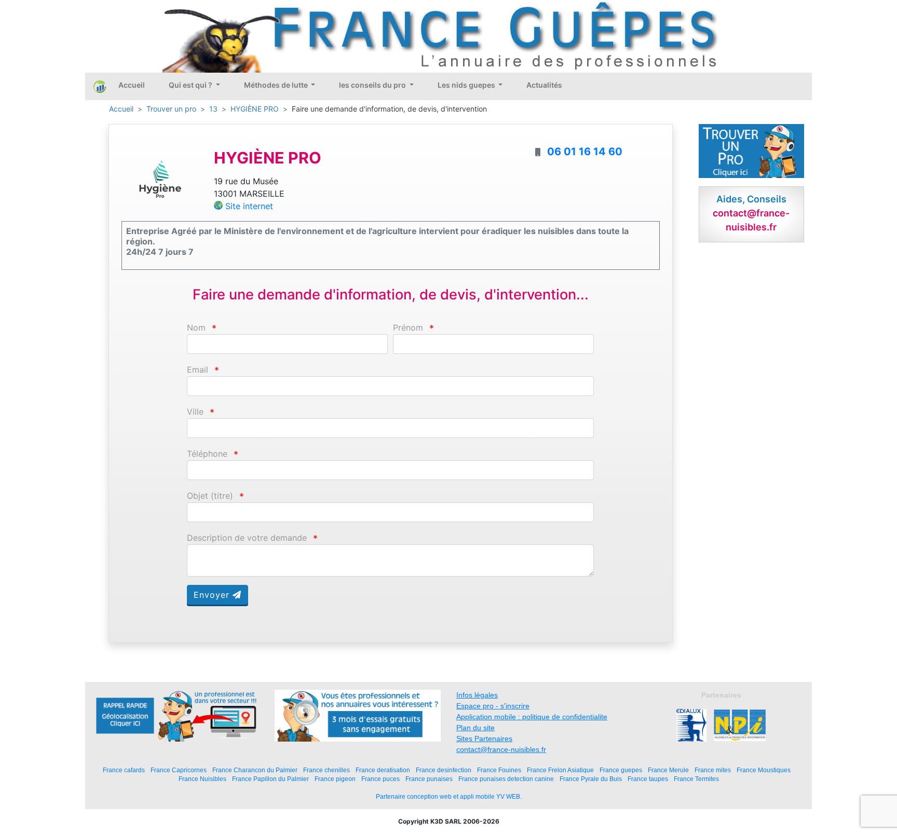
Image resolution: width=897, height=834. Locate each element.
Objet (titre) (210, 496)
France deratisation (383, 770)
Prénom (408, 328)
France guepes (621, 770)
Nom (196, 328)
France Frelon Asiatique (560, 770)
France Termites (696, 778)
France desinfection (443, 770)
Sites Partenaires (484, 738)
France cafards (124, 770)
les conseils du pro (373, 84)
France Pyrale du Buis (591, 778)
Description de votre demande (247, 538)
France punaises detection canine (506, 778)
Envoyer (213, 595)
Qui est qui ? (191, 84)
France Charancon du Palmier (254, 770)
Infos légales (477, 695)
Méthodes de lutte (276, 84)
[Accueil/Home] (99, 86)
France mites (713, 770)
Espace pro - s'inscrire (492, 706)
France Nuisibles (202, 778)
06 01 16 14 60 (584, 151)
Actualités (544, 84)
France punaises (429, 778)
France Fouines (499, 770)
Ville (195, 412)
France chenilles (326, 770)
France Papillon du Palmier (270, 778)
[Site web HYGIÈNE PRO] (160, 178)
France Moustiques (764, 770)
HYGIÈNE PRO (254, 108)
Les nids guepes (467, 84)
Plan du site (475, 727)
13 (213, 108)
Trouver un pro (171, 108)
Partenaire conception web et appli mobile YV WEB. (449, 796)
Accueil (131, 84)
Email (197, 370)
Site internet (249, 206)
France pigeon (335, 778)
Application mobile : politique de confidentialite (531, 717)
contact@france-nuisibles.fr (501, 749)
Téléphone (207, 454)
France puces (380, 778)
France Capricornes (179, 770)
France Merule (668, 770)
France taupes (648, 778)
